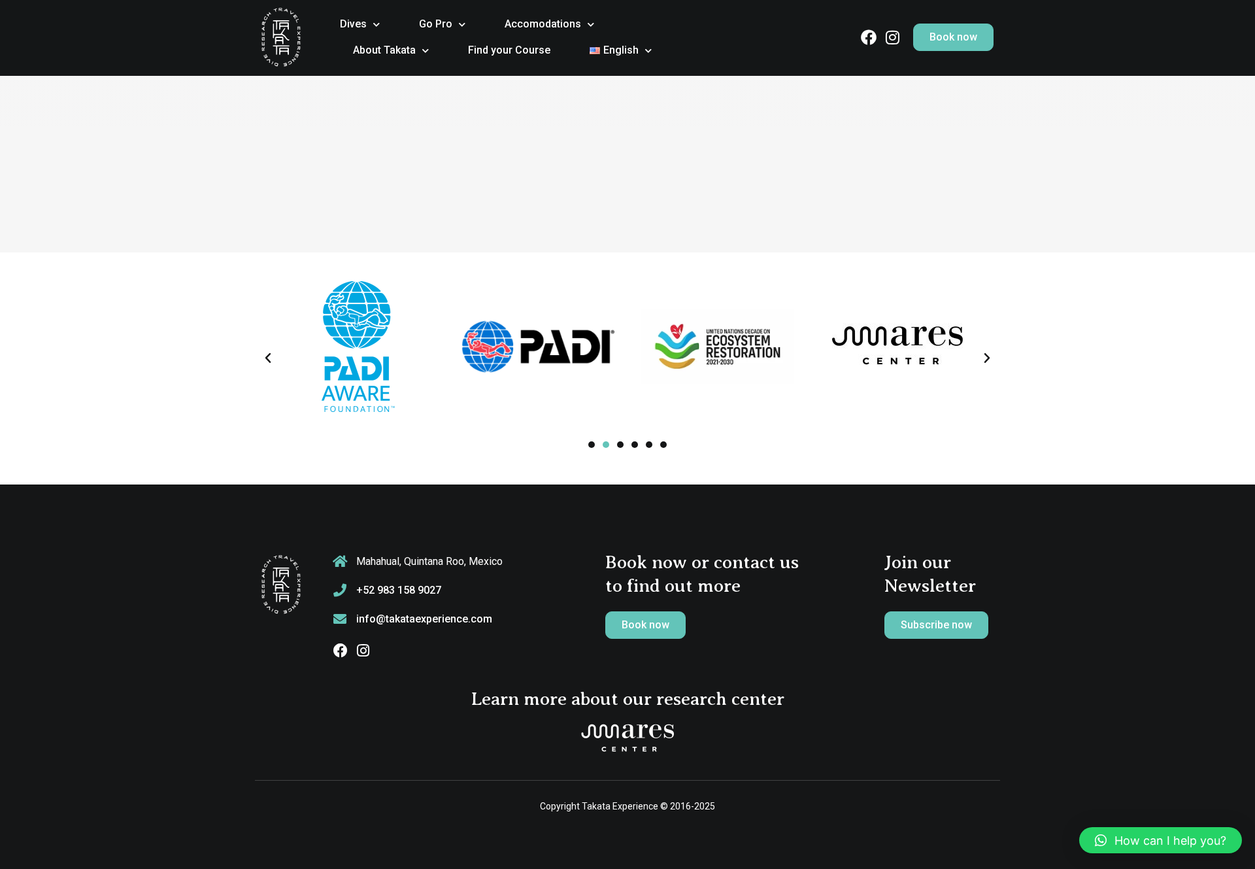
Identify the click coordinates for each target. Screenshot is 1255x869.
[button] (268, 358)
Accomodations (543, 24)
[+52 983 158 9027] (339, 590)
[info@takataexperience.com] (339, 619)
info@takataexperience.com (424, 619)
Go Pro (435, 24)
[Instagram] (892, 37)
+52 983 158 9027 (398, 590)
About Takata (384, 50)
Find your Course (509, 50)
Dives (353, 24)
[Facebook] (869, 37)
